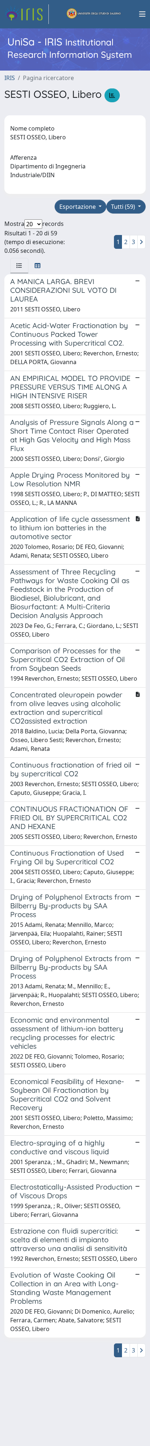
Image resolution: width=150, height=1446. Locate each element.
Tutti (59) (124, 207)
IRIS (9, 78)
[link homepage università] (94, 14)
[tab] (19, 265)
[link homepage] (26, 14)
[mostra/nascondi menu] (142, 14)
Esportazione (78, 207)
